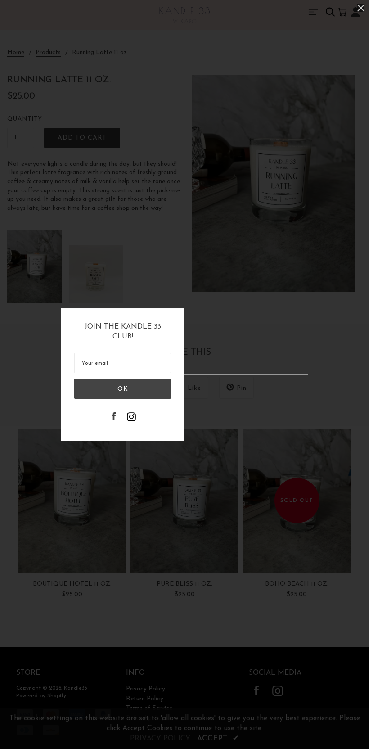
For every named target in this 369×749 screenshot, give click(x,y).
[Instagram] (131, 418)
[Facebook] (113, 418)
